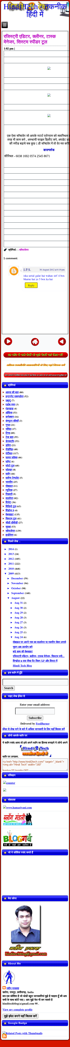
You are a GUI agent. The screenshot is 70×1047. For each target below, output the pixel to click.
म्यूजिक (9, 490)
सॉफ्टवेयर (24, 250)
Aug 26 (19, 627)
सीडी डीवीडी (12, 522)
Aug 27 (19, 622)
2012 (11, 559)
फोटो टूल (10, 465)
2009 (11, 573)
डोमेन (8, 445)
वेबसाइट (10, 514)
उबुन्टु (8, 400)
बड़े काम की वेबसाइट (23, 651)
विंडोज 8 (10, 510)
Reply (31, 285)
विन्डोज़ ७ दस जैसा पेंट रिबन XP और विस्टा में (35, 661)
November (17, 583)
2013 (11, 554)
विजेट (8, 502)
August (15, 598)
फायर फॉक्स (11, 457)
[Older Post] (62, 341)
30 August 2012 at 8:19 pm (52, 269)
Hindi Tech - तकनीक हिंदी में (35, 10)
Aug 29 (19, 613)
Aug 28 (19, 617)
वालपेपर (9, 498)
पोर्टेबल (9, 453)
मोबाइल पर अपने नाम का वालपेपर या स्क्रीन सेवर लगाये (39, 642)
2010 (11, 569)
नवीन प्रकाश (12, 988)
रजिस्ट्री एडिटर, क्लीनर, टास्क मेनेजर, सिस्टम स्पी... (39, 656)
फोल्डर (9, 469)
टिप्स (8, 433)
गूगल (8, 425)
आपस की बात (12, 392)
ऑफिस (9, 412)
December (17, 578)
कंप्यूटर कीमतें (12, 421)
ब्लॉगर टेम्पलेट (12, 478)
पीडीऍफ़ (9, 449)
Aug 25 (19, 632)
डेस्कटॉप (10, 441)
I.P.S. (27, 269)
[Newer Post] (8, 341)
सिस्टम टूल (11, 518)
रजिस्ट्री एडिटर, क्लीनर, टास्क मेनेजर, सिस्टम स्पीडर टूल (30, 39)
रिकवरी (9, 494)
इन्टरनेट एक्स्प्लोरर (15, 396)
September (18, 593)
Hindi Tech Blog (22, 665)
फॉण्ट (8, 461)
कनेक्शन (10, 417)
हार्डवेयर (9, 535)
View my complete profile (17, 1009)
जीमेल (8, 429)
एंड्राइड (9, 408)
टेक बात (9, 437)
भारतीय (9, 482)
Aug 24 (19, 637)
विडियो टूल (11, 506)
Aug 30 (19, 608)
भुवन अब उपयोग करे (22, 647)
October (16, 588)
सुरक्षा (8, 526)
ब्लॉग (8, 474)
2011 (11, 564)
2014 (11, 549)
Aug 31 (19, 603)
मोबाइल (9, 486)
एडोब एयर (10, 404)
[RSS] (4, 1036)
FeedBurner (43, 723)
